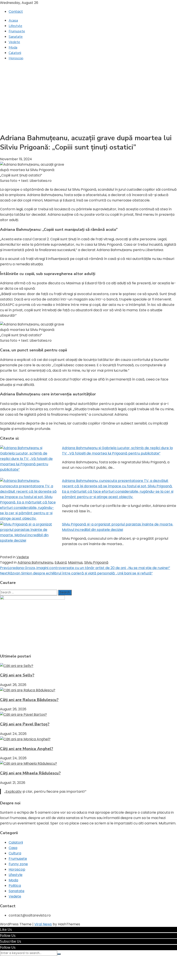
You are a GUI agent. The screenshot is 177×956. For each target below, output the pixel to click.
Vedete (14, 42)
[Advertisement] (88, 94)
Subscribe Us (10, 941)
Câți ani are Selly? (17, 675)
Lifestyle (15, 26)
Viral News (43, 924)
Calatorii (15, 52)
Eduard (60, 562)
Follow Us (8, 935)
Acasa (13, 20)
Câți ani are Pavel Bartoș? (24, 724)
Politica (15, 885)
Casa (13, 847)
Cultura (15, 853)
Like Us (6, 929)
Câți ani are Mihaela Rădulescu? (30, 773)
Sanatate (16, 36)
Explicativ (14, 791)
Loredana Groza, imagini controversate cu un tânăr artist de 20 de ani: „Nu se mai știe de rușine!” (85, 567)
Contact (16, 11)
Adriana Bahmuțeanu (35, 562)
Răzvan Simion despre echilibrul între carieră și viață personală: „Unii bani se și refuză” (76, 573)
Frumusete (17, 31)
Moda (13, 47)
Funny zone (18, 864)
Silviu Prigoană (96, 562)
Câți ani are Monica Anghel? (26, 749)
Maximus (75, 562)
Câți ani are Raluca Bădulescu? (29, 700)
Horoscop (16, 58)
